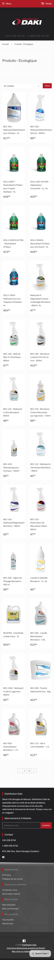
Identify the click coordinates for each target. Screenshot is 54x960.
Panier (48, 4)
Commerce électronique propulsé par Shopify (26, 948)
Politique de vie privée (12, 879)
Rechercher (7, 923)
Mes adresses (8, 905)
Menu (8, 4)
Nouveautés (8, 920)
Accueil (5, 44)
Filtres (47, 86)
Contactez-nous (9, 890)
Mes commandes (10, 909)
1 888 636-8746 (38, 36)
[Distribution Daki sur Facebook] (24, 941)
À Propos (6, 875)
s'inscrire (46, 825)
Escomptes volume (11, 894)
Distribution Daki (29, 945)
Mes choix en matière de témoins (26, 951)
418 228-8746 (15, 36)
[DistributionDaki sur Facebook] (3, 857)
